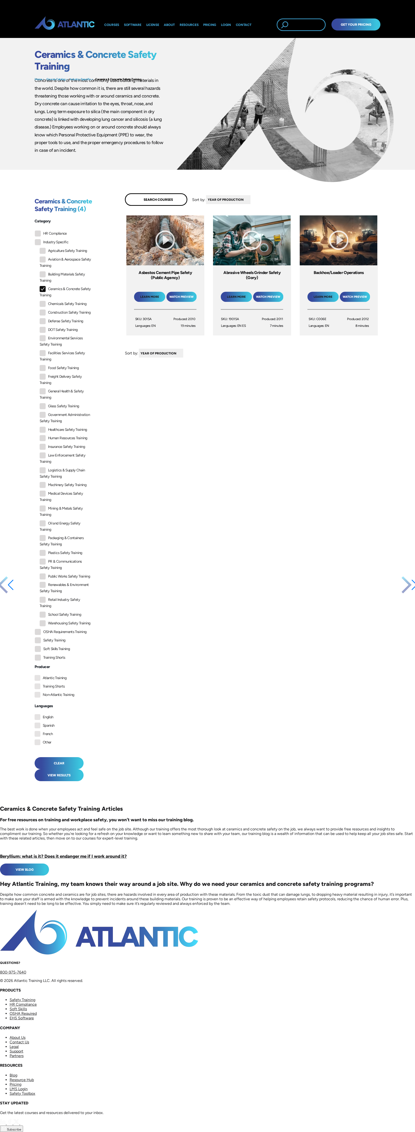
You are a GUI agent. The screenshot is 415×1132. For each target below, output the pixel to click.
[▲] (251, 199)
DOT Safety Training (63, 330)
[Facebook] (10, 1123)
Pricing (15, 1084)
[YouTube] (23, 1123)
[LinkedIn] (3, 1123)
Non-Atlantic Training (58, 695)
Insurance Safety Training (66, 446)
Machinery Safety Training (67, 485)
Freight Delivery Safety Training (61, 379)
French (48, 734)
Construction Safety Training (69, 312)
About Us (17, 1037)
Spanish (49, 725)
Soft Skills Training (56, 649)
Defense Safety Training (65, 321)
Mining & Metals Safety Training (61, 511)
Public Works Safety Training (69, 576)
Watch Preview (181, 296)
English (48, 717)
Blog (13, 1075)
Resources (189, 25)
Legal (14, 1046)
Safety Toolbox (22, 1093)
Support (16, 1051)
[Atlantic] (65, 24)
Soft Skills (18, 1009)
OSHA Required (23, 1013)
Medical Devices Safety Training (61, 496)
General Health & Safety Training (62, 394)
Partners (17, 1055)
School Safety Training (64, 614)
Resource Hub (22, 1079)
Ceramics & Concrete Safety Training (118, 79)
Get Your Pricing (356, 24)
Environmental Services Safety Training (61, 341)
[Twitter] (16, 1123)
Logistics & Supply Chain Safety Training (62, 473)
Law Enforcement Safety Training (62, 458)
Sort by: (198, 199)
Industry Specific (80, 79)
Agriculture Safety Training (67, 251)
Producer (42, 666)
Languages (44, 706)
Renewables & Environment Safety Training (64, 588)
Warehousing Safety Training (69, 623)
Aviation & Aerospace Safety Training (65, 262)
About (169, 25)
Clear (59, 763)
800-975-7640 (13, 972)
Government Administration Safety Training (65, 418)
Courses (111, 25)
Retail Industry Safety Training (60, 602)
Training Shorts (54, 657)
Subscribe (13, 1129)
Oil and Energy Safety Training (60, 526)
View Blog (25, 869)
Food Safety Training (63, 368)
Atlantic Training (55, 678)
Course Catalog (56, 79)
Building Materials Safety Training (62, 277)
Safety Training (54, 640)
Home (38, 79)
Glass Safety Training (63, 406)
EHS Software (22, 1018)
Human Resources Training (67, 438)
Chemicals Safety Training (67, 304)
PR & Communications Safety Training (61, 564)
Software (132, 25)
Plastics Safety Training (65, 553)
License (152, 25)
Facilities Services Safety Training (62, 356)
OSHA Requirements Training (64, 632)
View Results (59, 775)
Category (43, 221)
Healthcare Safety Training (67, 429)
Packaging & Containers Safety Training (62, 541)
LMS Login (19, 1089)
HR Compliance (55, 233)
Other (47, 742)
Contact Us (19, 1042)
